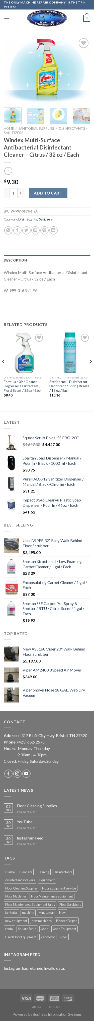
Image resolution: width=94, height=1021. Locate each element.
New (62, 912)
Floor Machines (16, 896)
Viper (63, 937)
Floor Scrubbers (70, 904)
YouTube (24, 821)
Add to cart (48, 192)
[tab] (47, 260)
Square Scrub (27, 929)
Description (15, 260)
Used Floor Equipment (20, 937)
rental (9, 929)
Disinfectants (63, 872)
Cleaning (43, 872)
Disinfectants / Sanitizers (35, 219)
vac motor (48, 937)
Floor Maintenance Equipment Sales (30, 904)
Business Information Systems (57, 1014)
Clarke (10, 872)
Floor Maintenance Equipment (52, 896)
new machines (42, 921)
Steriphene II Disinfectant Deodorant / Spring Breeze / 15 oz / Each (69, 386)
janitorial (11, 912)
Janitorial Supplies (36, 128)
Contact (54, 1007)
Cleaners (25, 872)
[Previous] (11, 70)
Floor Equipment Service (59, 888)
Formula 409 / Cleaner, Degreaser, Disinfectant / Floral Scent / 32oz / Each (23, 386)
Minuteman (47, 912)
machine (28, 912)
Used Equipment (64, 929)
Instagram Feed (30, 838)
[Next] (82, 70)
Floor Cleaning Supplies (37, 805)
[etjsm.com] (47, 18)
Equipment (47, 880)
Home (9, 128)
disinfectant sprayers (20, 880)
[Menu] (7, 18)
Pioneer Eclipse (66, 921)
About (37, 1007)
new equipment (16, 921)
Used (44, 929)
